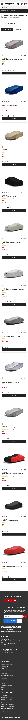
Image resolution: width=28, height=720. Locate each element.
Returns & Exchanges (6, 685)
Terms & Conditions (6, 672)
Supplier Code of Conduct (7, 675)
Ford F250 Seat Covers (6, 697)
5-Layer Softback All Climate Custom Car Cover (13, 290)
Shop (14, 73)
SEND (24, 616)
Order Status (4, 683)
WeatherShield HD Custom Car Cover (12, 59)
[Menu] (2, 4)
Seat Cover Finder (5, 711)
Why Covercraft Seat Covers (8, 708)
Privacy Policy (4, 668)
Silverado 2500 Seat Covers (8, 703)
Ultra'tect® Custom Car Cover (10, 196)
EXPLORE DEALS (19, 1)
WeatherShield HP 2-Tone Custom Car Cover (12, 474)
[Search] (25, 7)
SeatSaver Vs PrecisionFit (7, 706)
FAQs (2, 689)
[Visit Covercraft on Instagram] (5, 600)
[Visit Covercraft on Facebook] (11, 600)
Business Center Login (7, 664)
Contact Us (3, 682)
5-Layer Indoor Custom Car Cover (11, 336)
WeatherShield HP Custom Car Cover (12, 566)
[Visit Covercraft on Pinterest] (8, 600)
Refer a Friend (4, 673)
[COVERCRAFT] (10, 4)
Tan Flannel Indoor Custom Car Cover (12, 151)
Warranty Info (4, 687)
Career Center (4, 666)
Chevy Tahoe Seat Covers (7, 704)
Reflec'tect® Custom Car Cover (10, 382)
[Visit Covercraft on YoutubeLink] (14, 600)
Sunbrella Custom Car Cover (9, 105)
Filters (7, 29)
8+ (8, 469)
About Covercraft (5, 661)
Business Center (5, 663)
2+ (8, 516)
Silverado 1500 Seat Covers (8, 701)
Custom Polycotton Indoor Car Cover (12, 428)
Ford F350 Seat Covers (6, 699)
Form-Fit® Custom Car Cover (10, 520)
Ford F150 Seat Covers (6, 695)
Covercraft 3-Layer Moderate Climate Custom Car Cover (12, 243)
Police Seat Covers (5, 710)
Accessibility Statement (7, 670)
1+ (8, 101)
